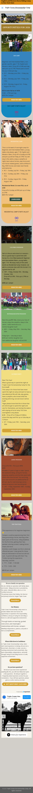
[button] (16, 716)
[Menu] (2, 8)
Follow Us (27, 697)
